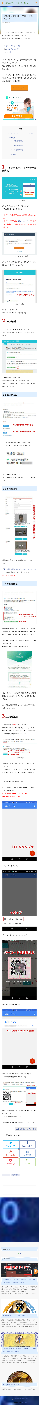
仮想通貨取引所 (16, 1175)
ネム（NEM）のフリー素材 (11, 1385)
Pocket (9, 1164)
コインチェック (11, 49)
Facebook (26, 1146)
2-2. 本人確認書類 (17, 145)
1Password (22, 221)
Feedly (27, 1164)
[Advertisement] (19, 1219)
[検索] (36, 3)
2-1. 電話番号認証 (17, 141)
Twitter (9, 1146)
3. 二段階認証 (12, 154)
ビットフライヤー (12, 46)
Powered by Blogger (21, 1398)
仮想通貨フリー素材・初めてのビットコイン (20, 3)
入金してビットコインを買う (26, 1129)
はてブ (26, 1153)
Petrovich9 (24, 1402)
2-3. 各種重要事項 (17, 150)
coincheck (6, 1175)
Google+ (9, 1155)
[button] (3, 26)
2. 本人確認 (11, 138)
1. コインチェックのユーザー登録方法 (20, 133)
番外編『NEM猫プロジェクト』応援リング (15, 1315)
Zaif (7, 52)
